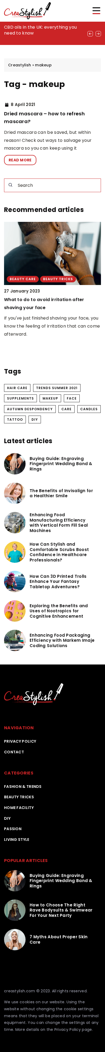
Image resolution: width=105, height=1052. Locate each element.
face (72, 398)
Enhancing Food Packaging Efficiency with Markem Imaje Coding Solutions (62, 640)
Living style (16, 839)
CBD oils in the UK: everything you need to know (40, 30)
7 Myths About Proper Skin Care (59, 939)
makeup (50, 398)
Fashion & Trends (23, 786)
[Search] (10, 185)
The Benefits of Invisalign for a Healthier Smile (61, 493)
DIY (35, 419)
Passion (13, 828)
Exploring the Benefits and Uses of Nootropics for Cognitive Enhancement (59, 611)
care (66, 409)
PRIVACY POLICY (20, 741)
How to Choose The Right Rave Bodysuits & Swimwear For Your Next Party (61, 910)
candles (89, 409)
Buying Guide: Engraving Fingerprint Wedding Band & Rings (61, 464)
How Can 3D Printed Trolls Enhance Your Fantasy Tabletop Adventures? (58, 582)
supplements (20, 398)
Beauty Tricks (19, 797)
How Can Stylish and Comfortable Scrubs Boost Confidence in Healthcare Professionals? (59, 552)
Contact (14, 752)
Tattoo (15, 419)
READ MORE (20, 160)
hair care (17, 388)
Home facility (19, 807)
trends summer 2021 (57, 388)
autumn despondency (30, 409)
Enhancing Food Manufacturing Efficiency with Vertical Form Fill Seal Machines (59, 522)
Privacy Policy (67, 1029)
